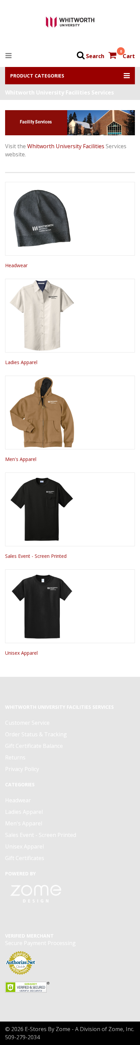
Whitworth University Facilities (65, 146)
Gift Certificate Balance (34, 746)
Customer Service (27, 722)
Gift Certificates (24, 858)
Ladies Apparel (21, 362)
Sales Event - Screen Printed (36, 556)
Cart (129, 56)
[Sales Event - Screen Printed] (70, 509)
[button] (70, 75)
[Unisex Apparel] (70, 606)
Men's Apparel (20, 459)
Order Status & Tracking (36, 734)
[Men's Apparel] (70, 412)
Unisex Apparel (21, 653)
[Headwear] (70, 219)
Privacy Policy (22, 769)
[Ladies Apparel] (70, 316)
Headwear (16, 265)
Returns (15, 757)
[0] (113, 56)
